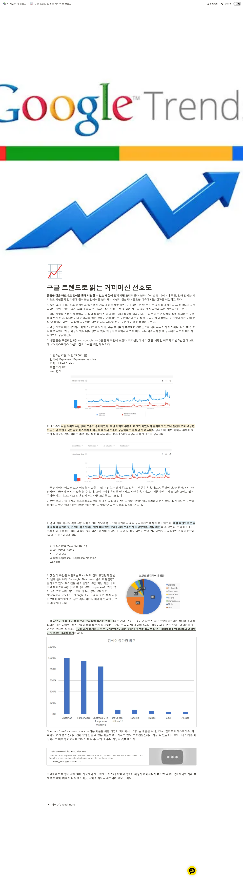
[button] (14, 4)
